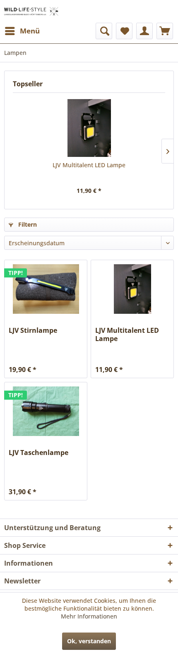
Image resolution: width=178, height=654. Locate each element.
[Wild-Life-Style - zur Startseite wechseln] (31, 11)
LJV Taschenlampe (38, 452)
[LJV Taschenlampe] (46, 411)
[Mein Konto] (144, 31)
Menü (30, 31)
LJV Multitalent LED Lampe (89, 165)
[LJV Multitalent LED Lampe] (89, 128)
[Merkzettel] (124, 31)
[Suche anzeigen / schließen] (104, 31)
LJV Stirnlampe (33, 330)
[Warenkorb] (164, 31)
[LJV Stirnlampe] (46, 289)
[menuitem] (22, 31)
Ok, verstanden (89, 641)
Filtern (27, 224)
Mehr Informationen (89, 616)
